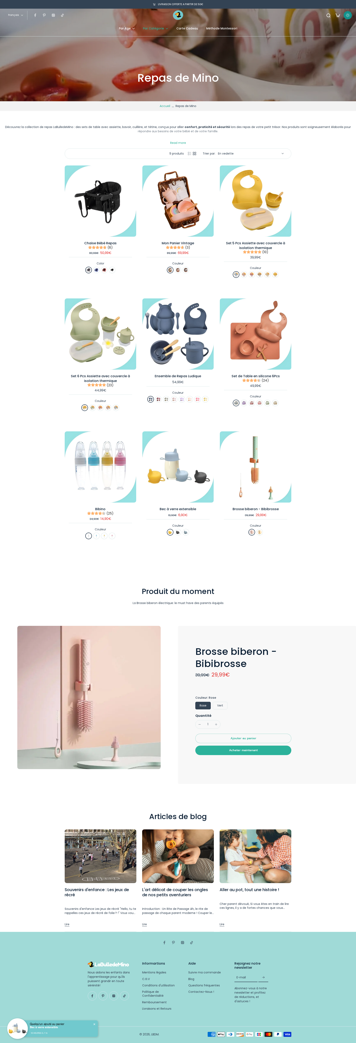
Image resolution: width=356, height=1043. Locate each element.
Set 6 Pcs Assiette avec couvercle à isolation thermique (100, 378)
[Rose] (178, 270)
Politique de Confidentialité (153, 994)
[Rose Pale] (244, 274)
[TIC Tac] (62, 15)
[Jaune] (275, 274)
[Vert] (170, 270)
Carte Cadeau (187, 28)
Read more (178, 143)
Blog (191, 979)
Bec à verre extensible (178, 509)
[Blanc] (88, 536)
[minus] (200, 724)
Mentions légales (154, 972)
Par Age (125, 28)
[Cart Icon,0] (337, 15)
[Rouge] (104, 270)
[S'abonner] (263, 977)
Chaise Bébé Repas (100, 243)
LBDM (155, 1034)
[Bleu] (96, 270)
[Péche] (190, 399)
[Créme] (267, 274)
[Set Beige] (275, 403)
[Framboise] (252, 274)
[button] (243, 738)
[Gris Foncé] (178, 532)
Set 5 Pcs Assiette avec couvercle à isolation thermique (255, 245)
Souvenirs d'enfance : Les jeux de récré (97, 892)
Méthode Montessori (221, 28)
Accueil (165, 106)
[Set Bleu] (236, 403)
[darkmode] (348, 15)
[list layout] (189, 153)
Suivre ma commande (204, 972)
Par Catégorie (153, 28)
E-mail (241, 977)
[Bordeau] (158, 399)
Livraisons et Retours (156, 1008)
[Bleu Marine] (150, 399)
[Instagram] (53, 15)
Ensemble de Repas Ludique (178, 376)
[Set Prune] (252, 403)
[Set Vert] (267, 403)
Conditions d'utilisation (158, 985)
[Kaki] (166, 399)
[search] (328, 15)
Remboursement (154, 1002)
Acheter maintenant (243, 750)
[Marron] (259, 274)
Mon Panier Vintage (178, 243)
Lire (67, 924)
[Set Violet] (244, 403)
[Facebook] (35, 15)
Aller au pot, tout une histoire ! (249, 889)
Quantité (203, 715)
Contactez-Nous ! (201, 992)
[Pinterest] (44, 15)
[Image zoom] (89, 697)
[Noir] (112, 270)
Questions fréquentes (204, 985)
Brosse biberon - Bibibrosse (256, 509)
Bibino (100, 509)
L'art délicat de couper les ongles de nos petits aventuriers (175, 892)
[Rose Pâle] (174, 399)
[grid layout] (194, 153)
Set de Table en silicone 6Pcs (256, 376)
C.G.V (146, 979)
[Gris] (88, 270)
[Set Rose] (259, 403)
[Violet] (182, 399)
